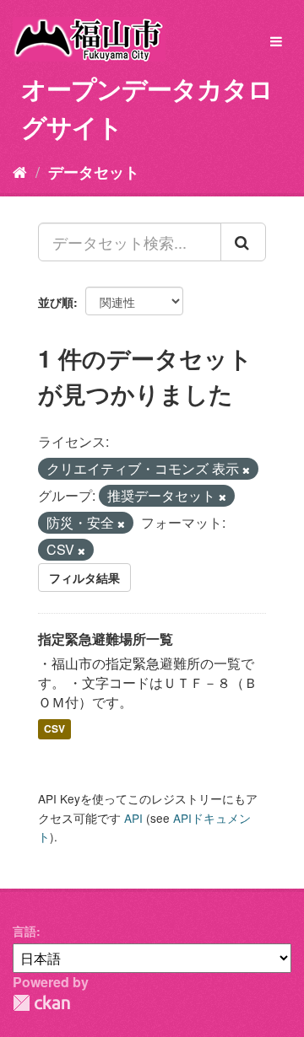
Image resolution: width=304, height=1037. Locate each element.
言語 (24, 930)
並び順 (55, 301)
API (133, 817)
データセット (93, 172)
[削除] (246, 469)
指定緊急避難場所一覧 (105, 638)
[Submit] (243, 242)
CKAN (41, 1003)
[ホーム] (20, 171)
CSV (54, 729)
